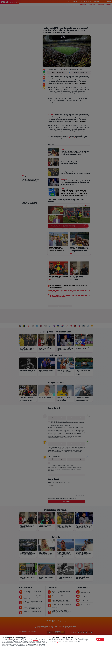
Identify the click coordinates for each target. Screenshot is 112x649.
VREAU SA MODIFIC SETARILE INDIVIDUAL (100, 643)
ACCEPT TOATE (100, 639)
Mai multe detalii (35, 640)
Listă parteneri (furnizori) (53, 642)
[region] (56, 642)
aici (34, 643)
